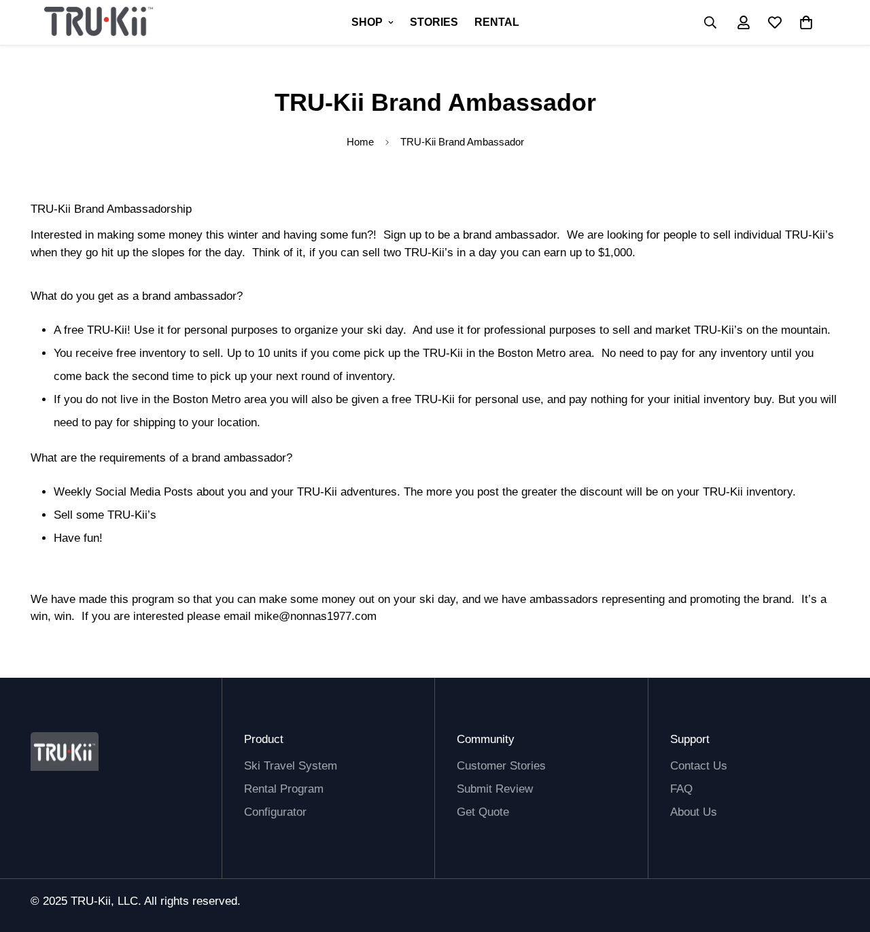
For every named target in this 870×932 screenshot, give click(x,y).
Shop (367, 22)
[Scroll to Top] (450, 858)
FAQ (681, 788)
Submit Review (495, 788)
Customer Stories (501, 765)
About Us (693, 812)
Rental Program (284, 788)
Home (360, 142)
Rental (496, 22)
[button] (806, 22)
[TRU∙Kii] (98, 22)
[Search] (710, 22)
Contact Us (698, 765)
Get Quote (483, 812)
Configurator (275, 812)
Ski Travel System (290, 765)
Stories (434, 22)
